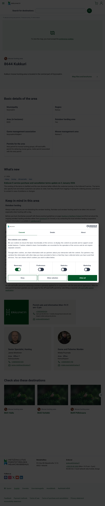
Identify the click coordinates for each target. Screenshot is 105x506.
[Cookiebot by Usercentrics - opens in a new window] (88, 226)
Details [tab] (52, 232)
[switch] (41, 269)
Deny (22, 278)
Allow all (82, 278)
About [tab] (83, 232)
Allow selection (52, 278)
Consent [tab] (22, 232)
